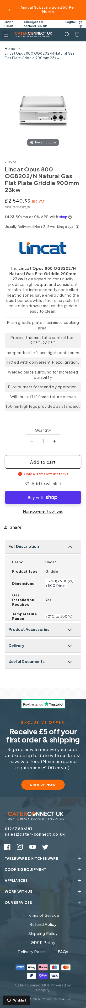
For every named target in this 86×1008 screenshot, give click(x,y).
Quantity (43, 430)
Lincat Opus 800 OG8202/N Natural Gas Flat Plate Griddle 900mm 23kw (40, 55)
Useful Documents (27, 661)
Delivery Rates (32, 951)
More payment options (43, 511)
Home (10, 48)
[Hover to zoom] (43, 109)
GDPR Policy (43, 942)
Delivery (16, 645)
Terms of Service (43, 915)
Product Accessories (29, 629)
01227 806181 (9, 24)
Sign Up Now (43, 785)
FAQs (63, 951)
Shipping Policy (43, 933)
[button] (6, 34)
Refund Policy (42, 924)
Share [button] (16, 527)
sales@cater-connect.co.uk (35, 24)
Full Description (24, 546)
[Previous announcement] (9, 10)
